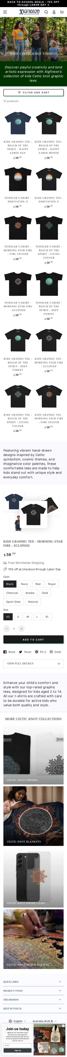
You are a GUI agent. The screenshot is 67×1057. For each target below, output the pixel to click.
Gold (45, 592)
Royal (52, 583)
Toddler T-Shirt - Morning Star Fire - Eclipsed (18, 306)
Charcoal (12, 592)
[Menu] (5, 12)
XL (47, 616)
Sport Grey (13, 601)
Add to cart (33, 639)
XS (8, 616)
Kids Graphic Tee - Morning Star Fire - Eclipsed (49, 362)
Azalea (30, 592)
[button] (46, 12)
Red (38, 583)
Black (10, 583)
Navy (24, 583)
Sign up (17, 1050)
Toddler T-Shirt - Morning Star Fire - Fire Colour (18, 250)
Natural (33, 601)
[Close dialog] (63, 1025)
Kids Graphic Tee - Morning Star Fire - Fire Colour (49, 418)
